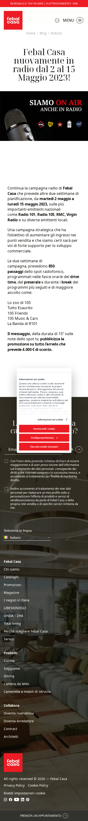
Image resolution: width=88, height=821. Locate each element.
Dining (9, 676)
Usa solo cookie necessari (44, 446)
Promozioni (12, 585)
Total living (12, 623)
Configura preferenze (42, 437)
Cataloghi (11, 577)
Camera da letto (16, 684)
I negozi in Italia (16, 600)
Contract (10, 729)
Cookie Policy (38, 785)
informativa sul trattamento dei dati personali (44, 467)
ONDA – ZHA (13, 616)
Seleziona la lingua (58, 20)
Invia (68, 449)
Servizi (9, 639)
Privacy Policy (14, 785)
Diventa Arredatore (19, 721)
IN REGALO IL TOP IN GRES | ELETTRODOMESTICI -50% (44, 3)
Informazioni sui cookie (50, 419)
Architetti (11, 737)
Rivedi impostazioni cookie (24, 793)
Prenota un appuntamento (40, 816)
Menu (68, 20)
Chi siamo (11, 569)
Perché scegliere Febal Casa (26, 631)
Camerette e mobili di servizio (27, 692)
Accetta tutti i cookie (44, 428)
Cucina (9, 661)
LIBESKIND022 (15, 608)
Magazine (11, 593)
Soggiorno (12, 668)
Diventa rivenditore (19, 713)
